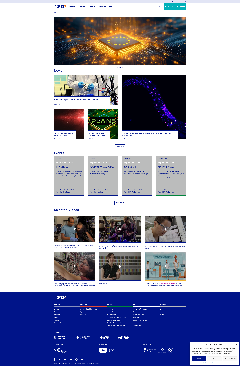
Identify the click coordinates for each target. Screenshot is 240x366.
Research (72, 6)
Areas (56, 317)
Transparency (137, 325)
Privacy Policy (215, 362)
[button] (236, 344)
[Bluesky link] (82, 360)
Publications (58, 312)
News (161, 309)
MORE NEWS (120, 146)
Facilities (57, 320)
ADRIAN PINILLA (166, 167)
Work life (136, 317)
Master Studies (112, 312)
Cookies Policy (206, 362)
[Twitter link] (60, 360)
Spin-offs (83, 312)
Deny (214, 358)
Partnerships (58, 323)
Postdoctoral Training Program (117, 317)
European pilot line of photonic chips (88, 46)
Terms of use (222, 362)
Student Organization (114, 320)
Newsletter (163, 314)
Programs (57, 314)
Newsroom (175, 1)
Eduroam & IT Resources (92, 363)
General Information (140, 309)
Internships (110, 309)
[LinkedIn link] (65, 360)
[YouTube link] (71, 360)
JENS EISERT (130, 167)
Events (168, 1)
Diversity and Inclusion (140, 320)
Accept (198, 358)
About (110, 6)
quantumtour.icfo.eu (168, 284)
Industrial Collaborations (88, 309)
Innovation (82, 6)
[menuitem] (181, 2)
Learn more (97, 62)
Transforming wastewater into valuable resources (76, 99)
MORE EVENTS (120, 203)
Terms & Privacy (80, 363)
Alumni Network (138, 314)
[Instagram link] (76, 359)
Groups (56, 309)
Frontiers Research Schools (116, 323)
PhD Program (111, 314)
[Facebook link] (54, 359)
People (135, 312)
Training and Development (116, 325)
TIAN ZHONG (62, 167)
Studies (93, 6)
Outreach (102, 6)
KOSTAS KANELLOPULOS (102, 167)
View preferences (230, 358)
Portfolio (83, 314)
